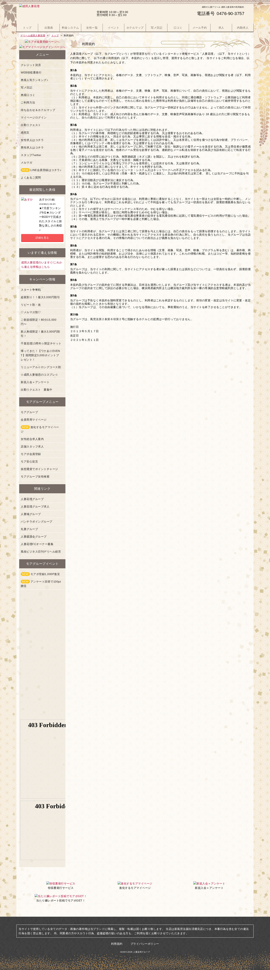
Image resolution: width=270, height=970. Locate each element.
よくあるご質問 (31, 177)
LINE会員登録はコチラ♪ (41, 170)
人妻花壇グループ (32, 499)
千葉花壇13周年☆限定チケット (41, 343)
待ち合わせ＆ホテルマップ (38, 110)
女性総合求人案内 (32, 439)
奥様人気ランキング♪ (34, 80)
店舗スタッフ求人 (32, 446)
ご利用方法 (28, 102)
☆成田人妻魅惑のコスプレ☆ (39, 374)
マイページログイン (34, 117)
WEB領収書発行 (31, 72)
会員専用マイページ (34, 419)
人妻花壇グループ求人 (35, 506)
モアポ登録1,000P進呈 (41, 574)
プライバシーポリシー (144, 943)
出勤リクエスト (31, 125)
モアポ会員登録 (31, 454)
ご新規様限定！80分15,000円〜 (38, 322)
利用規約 (117, 943)
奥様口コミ (28, 95)
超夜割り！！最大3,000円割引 (40, 297)
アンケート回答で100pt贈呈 (41, 583)
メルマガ (26, 162)
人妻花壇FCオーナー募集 (37, 544)
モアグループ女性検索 (35, 476)
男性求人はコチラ (32, 147)
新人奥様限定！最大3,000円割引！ (40, 333)
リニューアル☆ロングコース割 (41, 367)
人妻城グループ (31, 514)
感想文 (25, 132)
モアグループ (29, 412)
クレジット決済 (31, 65)
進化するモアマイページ (40, 429)
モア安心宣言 (29, 461)
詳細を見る (42, 237)
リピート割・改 (31, 304)
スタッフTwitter (31, 155)
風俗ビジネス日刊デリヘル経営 (41, 551)
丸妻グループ (29, 529)
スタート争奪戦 (31, 289)
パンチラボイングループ (36, 521)
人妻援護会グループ (34, 536)
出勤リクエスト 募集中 (36, 389)
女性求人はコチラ (32, 140)
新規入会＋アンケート (35, 382)
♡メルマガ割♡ (31, 312)
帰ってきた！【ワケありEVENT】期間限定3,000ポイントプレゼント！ (40, 355)
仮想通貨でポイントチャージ (39, 469)
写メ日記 (26, 87)
